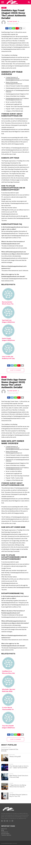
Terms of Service (6, 835)
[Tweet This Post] (10, 28)
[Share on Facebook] (6, 28)
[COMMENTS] (24, 28)
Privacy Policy (5, 833)
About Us (4, 828)
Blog (2, 830)
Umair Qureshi (13, 21)
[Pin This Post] (17, 28)
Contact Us (4, 832)
